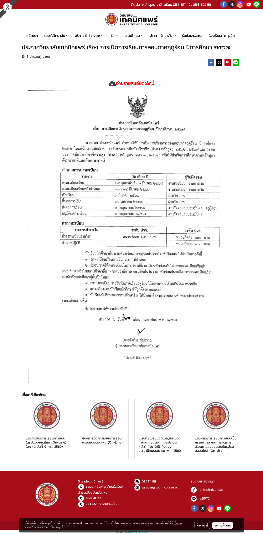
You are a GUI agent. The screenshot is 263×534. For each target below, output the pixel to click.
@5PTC (204, 498)
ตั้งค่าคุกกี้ (202, 525)
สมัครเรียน (164, 4)
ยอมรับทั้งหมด (222, 525)
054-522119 (202, 4)
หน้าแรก (32, 35)
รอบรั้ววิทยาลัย (55, 35)
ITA (113, 35)
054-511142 (181, 4)
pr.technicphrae (211, 489)
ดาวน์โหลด (132, 35)
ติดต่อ (135, 4)
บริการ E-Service (88, 35)
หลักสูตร (148, 4)
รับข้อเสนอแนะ (192, 35)
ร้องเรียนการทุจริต (222, 35)
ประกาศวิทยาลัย (161, 35)
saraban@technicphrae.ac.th (161, 487)
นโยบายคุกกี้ (56, 527)
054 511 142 (93, 497)
